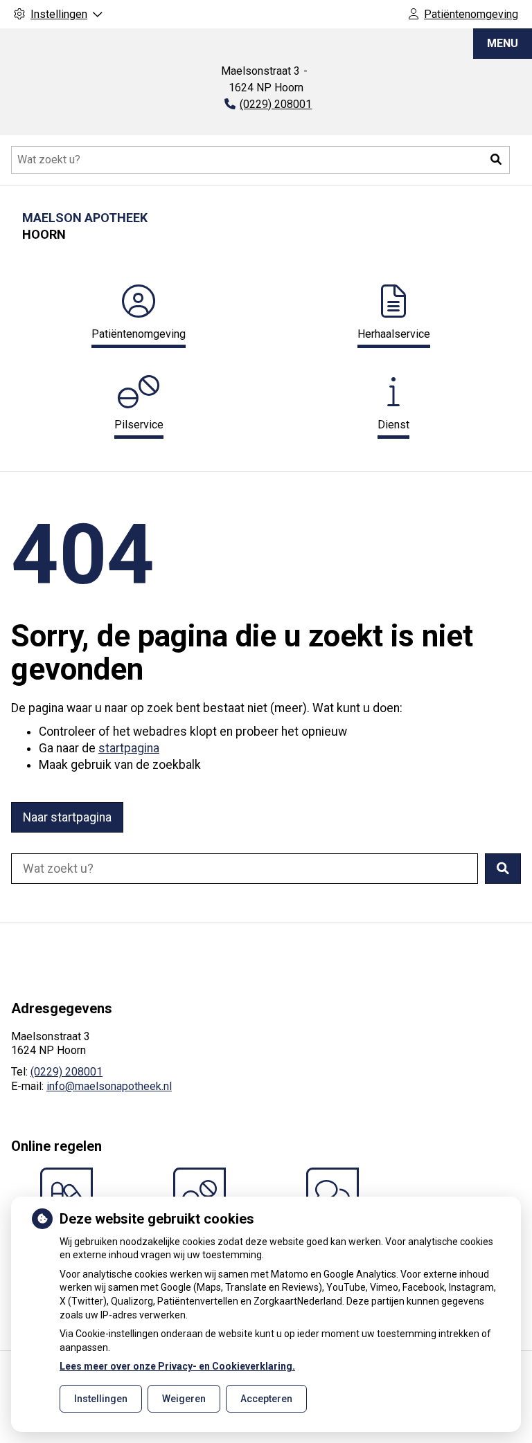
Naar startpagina (67, 817)
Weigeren (184, 1398)
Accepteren (266, 1398)
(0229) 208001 (66, 1071)
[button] (496, 160)
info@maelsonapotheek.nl (109, 1086)
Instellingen (100, 1398)
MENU (502, 43)
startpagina (128, 748)
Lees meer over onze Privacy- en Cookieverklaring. (177, 1366)
